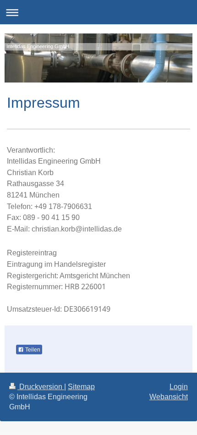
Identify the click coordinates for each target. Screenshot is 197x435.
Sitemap (81, 387)
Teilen (32, 350)
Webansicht (168, 397)
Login (179, 387)
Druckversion (40, 387)
